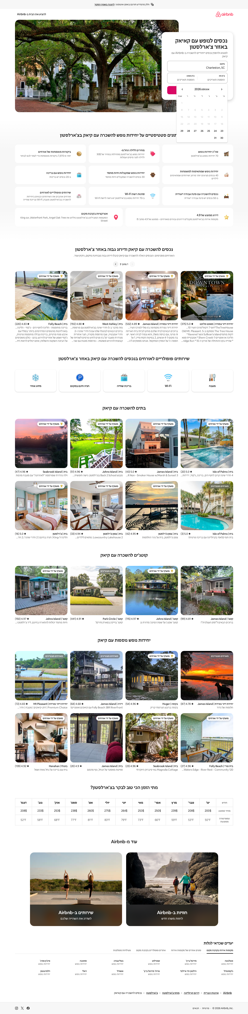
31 (215, 137)
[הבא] (115, 264)
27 (195, 130)
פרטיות (205, 1008)
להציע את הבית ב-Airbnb (31, 14)
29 (182, 130)
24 (215, 130)
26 (202, 130)
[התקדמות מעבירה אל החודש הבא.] (182, 89)
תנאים (196, 1008)
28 (188, 130)
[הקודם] (132, 264)
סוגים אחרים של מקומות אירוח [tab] (186, 950)
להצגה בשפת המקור (104, 4)
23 (222, 130)
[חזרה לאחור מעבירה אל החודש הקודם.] (222, 89)
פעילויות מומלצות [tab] (122, 950)
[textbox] (212, 80)
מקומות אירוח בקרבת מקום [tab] (220, 950)
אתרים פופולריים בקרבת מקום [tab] (151, 950)
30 (221, 137)
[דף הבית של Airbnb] (224, 14)
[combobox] (197, 68)
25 (208, 130)
